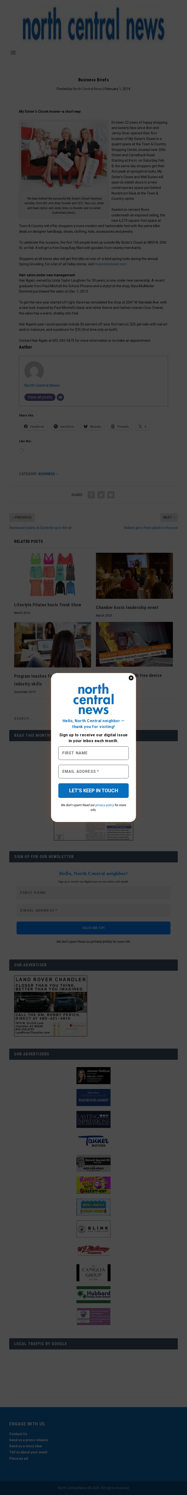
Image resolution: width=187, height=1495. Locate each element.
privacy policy (104, 805)
